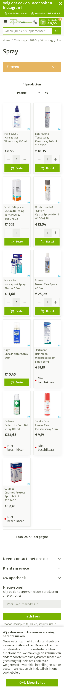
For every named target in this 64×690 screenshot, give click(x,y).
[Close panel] (60, 3)
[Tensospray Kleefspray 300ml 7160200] (47, 117)
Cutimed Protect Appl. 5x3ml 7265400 (14, 496)
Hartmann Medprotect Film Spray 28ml (45, 357)
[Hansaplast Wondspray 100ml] (16, 117)
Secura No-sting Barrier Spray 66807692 (14, 214)
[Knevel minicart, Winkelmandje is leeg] (43, 22)
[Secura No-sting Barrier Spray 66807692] (16, 190)
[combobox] (27, 30)
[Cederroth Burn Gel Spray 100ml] (16, 404)
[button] (32, 67)
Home (6, 40)
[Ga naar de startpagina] (21, 22)
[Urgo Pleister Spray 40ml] (16, 333)
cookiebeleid (11, 672)
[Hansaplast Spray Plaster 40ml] (16, 263)
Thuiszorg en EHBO (25, 40)
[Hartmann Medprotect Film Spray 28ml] (47, 333)
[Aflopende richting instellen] (46, 93)
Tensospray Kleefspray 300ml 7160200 (46, 141)
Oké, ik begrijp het (32, 682)
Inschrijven (32, 616)
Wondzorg (47, 40)
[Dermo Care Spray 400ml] (47, 263)
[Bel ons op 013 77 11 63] (35, 22)
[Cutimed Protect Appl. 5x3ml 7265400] (16, 472)
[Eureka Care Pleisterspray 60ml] (47, 404)
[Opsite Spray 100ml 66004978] (47, 190)
